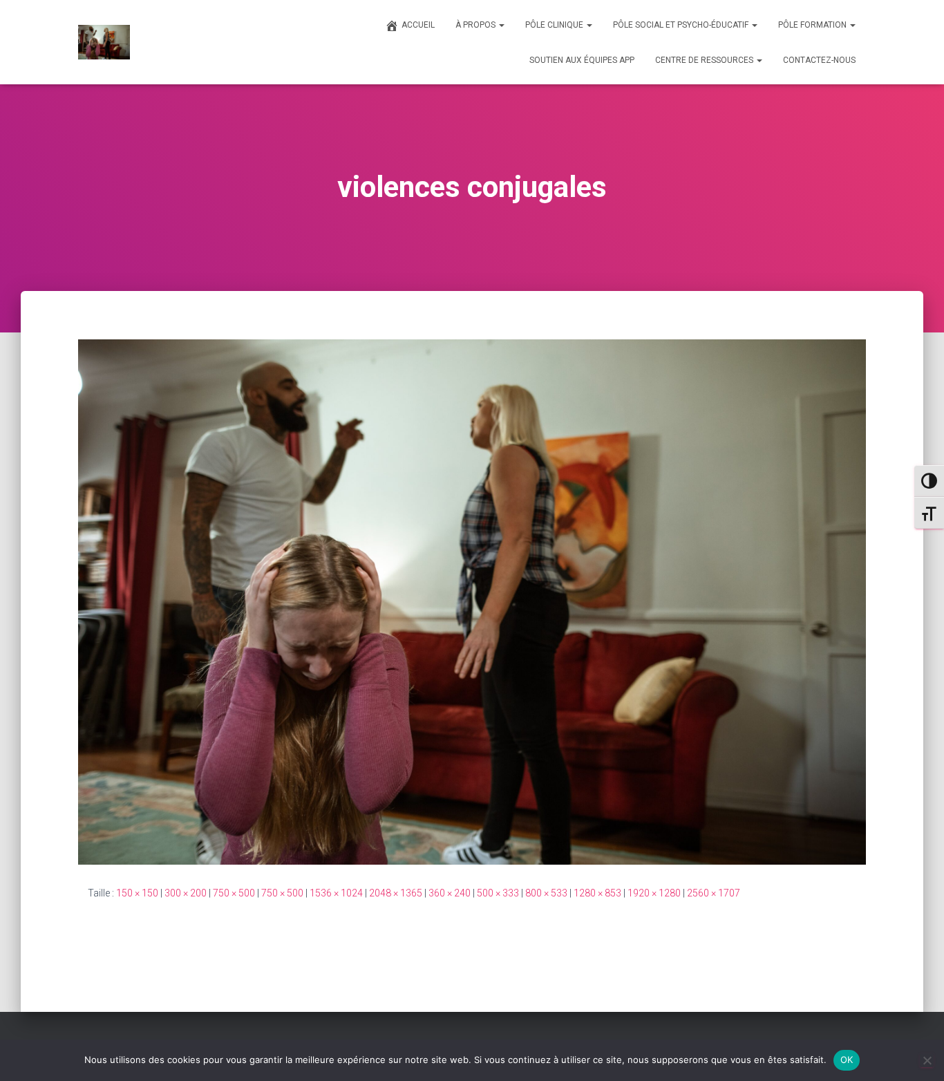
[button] (501, 25)
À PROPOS (476, 25)
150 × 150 (137, 893)
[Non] (927, 1060)
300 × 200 (185, 893)
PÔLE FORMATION (813, 25)
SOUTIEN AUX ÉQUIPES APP (581, 60)
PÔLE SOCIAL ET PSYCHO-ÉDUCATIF (682, 25)
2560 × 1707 (713, 893)
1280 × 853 (597, 893)
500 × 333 (498, 893)
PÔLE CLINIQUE (555, 25)
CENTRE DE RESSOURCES (705, 60)
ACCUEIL (418, 25)
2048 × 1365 (395, 893)
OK (846, 1059)
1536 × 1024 (336, 893)
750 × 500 (234, 893)
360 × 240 (449, 893)
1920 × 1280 (654, 893)
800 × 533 (546, 893)
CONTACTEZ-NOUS (819, 60)
